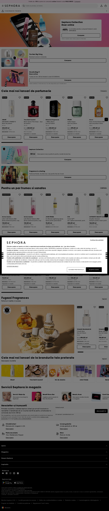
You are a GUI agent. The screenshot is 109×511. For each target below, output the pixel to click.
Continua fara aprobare (97, 240)
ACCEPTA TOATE (94, 269)
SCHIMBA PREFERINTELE (76, 269)
